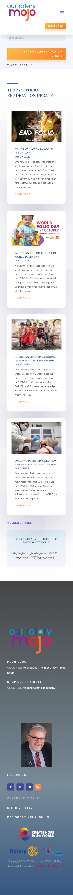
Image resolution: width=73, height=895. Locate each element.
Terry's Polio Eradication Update (42, 53)
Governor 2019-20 (24, 798)
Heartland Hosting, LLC (49, 866)
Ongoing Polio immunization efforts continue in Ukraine (36, 462)
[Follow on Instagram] (29, 787)
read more (22, 194)
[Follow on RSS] (38, 787)
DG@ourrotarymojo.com (20, 64)
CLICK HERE (14, 667)
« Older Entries (19, 522)
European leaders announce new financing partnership (36, 358)
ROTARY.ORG (55, 26)
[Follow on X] (20, 787)
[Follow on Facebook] (10, 787)
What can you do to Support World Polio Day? (35, 254)
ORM (36, 871)
